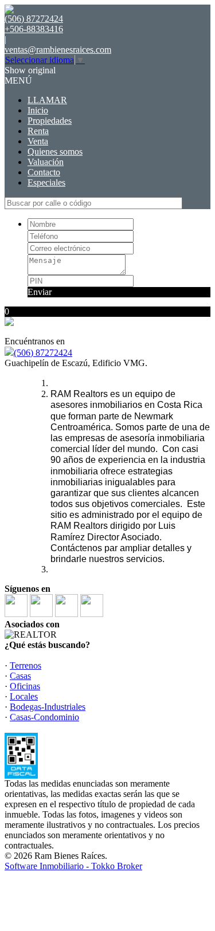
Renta (38, 131)
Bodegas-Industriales (47, 707)
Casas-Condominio (44, 717)
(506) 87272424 (43, 353)
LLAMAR (47, 100)
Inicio (38, 110)
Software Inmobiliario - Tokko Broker (73, 866)
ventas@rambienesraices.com (58, 49)
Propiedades (50, 120)
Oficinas (25, 686)
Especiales (46, 182)
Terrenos (25, 665)
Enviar (40, 292)
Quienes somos (55, 151)
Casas (20, 676)
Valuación (46, 162)
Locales (24, 696)
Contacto (44, 172)
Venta (38, 141)
